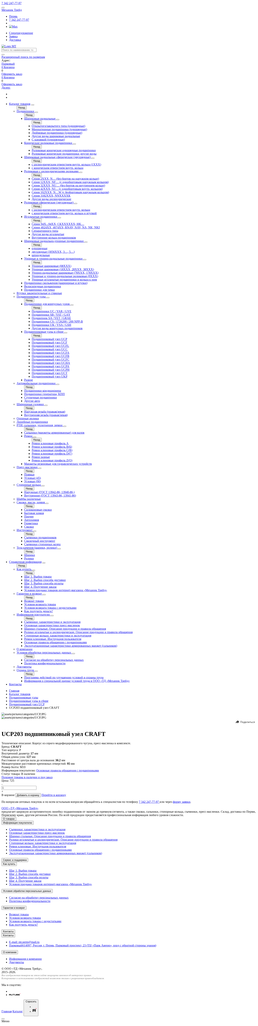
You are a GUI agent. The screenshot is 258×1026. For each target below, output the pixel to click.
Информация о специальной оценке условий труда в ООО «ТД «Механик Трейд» (77, 680)
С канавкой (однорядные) (48, 139)
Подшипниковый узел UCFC (50, 359)
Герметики (31, 523)
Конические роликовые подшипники (48, 143)
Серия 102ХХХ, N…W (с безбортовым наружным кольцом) (70, 192)
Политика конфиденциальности (45, 663)
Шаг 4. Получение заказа (40, 586)
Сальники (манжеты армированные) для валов (54, 432)
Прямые (29, 474)
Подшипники (26, 111)
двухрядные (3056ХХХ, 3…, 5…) (53, 251)
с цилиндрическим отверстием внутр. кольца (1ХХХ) (66, 164)
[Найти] (3, 54)
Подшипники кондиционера (42, 390)
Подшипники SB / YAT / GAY (51, 314)
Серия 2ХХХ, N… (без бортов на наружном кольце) (65, 178)
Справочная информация (25, 561)
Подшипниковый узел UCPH (51, 369)
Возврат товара (34, 601)
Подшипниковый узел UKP (49, 376)
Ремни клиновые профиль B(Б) (52, 446)
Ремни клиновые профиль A (50, 443)
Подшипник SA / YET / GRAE (51, 318)
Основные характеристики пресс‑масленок (52, 625)
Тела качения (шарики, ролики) (37, 547)
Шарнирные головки (31, 404)
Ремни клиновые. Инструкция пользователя (52, 639)
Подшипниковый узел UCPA (50, 366)
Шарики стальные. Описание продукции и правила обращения (65, 628)
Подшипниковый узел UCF (49, 342)
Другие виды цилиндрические (51, 199)
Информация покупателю (34, 614)
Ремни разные (41, 457)
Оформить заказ (12, 74)
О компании (24, 649)
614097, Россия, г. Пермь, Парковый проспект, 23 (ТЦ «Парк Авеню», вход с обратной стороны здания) (82, 945)
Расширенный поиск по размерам (23, 57)
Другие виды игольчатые (48, 234)
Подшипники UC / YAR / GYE (51, 311)
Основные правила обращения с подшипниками (55, 642)
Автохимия (31, 520)
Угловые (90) (32, 481)
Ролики (29, 558)
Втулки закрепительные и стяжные (39, 293)
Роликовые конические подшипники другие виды (64, 153)
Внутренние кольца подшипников (54, 237)
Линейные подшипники (32, 421)
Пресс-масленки (27, 467)
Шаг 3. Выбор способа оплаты (43, 583)
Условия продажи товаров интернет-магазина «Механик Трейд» (65, 590)
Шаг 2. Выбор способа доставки (45, 580)
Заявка (13, 36)
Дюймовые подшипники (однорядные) (57, 132)
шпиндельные (41, 255)
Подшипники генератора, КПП (44, 394)
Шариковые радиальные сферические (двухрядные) (57, 157)
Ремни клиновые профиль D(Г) (52, 453)
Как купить (24, 569)
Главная (14, 690)
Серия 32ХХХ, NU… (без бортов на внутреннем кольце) (68, 185)
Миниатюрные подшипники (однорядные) (59, 129)
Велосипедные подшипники (42, 286)
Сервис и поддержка (15, 860)
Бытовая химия (34, 513)
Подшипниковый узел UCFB (50, 356)
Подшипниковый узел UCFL (50, 345)
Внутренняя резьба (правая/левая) (46, 415)
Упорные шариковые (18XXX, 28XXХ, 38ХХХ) (63, 269)
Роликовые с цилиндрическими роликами (51, 171)
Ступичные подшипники (40, 397)
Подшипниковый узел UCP (49, 339)
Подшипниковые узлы (31, 296)
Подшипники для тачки (39, 289)
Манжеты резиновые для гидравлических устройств (58, 463)
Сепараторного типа (45, 230)
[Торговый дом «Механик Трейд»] (9, 46)
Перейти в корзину (54, 795)
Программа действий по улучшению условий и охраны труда (64, 677)
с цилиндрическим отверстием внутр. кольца (61, 209)
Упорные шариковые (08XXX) (51, 266)
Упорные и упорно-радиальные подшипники (53, 258)
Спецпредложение (21, 33)
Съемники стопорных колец (42, 544)
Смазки (29, 526)
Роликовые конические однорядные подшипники (64, 150)
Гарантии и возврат (30, 593)
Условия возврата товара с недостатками (50, 607)
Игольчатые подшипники (41, 216)
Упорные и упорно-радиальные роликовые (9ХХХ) (65, 276)
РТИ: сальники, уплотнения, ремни (40, 425)
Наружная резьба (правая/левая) (44, 411)
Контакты (15, 684)
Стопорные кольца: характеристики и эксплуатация (57, 635)
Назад (21, 107)
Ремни (28, 436)
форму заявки (181, 801)
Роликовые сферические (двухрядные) (49, 202)
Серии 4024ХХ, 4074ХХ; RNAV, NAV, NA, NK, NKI (66, 227)
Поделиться (247, 721)
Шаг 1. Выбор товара (38, 576)
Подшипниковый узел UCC (50, 349)
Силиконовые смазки (38, 509)
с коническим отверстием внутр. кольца (57, 167)
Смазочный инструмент (39, 540)
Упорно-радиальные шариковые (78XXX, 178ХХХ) (65, 272)
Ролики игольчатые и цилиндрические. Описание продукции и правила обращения (78, 632)
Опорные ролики (28, 418)
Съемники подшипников (40, 537)
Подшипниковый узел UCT (49, 373)
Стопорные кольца (29, 484)
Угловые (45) (32, 478)
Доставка (15, 39)
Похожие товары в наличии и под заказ (27, 777)
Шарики (29, 555)
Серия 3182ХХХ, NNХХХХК (51, 195)
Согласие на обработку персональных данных (54, 660)
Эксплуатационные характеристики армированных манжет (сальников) (70, 645)
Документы (24, 666)
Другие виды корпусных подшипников (57, 328)
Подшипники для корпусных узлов (47, 304)
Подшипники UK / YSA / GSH (51, 325)
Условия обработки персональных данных (44, 652)
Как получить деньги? (38, 611)
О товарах (9, 818)
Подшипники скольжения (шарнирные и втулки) (55, 283)
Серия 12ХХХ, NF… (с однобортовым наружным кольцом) (70, 182)
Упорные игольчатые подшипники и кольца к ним (64, 279)
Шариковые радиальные (40, 118)
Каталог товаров (19, 103)
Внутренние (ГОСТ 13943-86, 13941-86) (50, 495)
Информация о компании (25, 958)
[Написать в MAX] (13, 26)
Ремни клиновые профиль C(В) (52, 450)
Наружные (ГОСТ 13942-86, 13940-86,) (49, 492)
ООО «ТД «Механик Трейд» (20, 808)
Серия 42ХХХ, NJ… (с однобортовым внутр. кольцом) (67, 188)
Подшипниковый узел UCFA (50, 352)
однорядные (39, 248)
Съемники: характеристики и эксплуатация (52, 622)
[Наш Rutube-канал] (14, 994)
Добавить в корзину (28, 795)
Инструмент (25, 530)
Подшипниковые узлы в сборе (44, 331)
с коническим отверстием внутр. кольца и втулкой (64, 213)
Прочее (29, 516)
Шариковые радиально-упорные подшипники (54, 241)
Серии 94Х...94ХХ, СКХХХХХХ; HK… (58, 224)
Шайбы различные (29, 499)
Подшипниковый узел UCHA (51, 362)
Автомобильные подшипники (36, 383)
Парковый (8, 63)
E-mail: (24, 942)
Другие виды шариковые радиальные (56, 136)
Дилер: (6, 87)
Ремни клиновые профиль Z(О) (52, 460)
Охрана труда (26, 670)
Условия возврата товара (40, 604)
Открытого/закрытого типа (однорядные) (58, 126)
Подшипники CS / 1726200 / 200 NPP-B (57, 321)
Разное (28, 379)
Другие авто (32, 400)
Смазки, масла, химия (31, 502)
